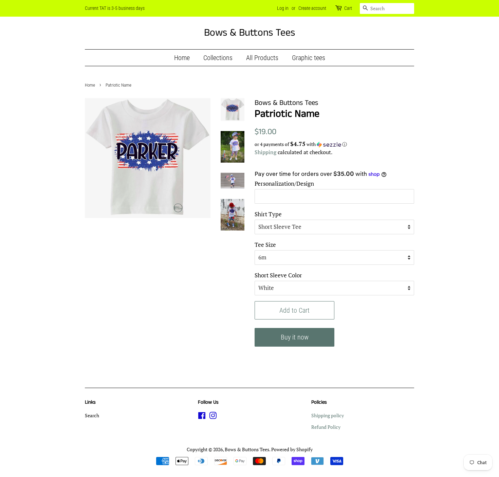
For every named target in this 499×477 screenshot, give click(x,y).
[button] (334, 144)
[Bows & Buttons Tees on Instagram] (213, 417)
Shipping (265, 152)
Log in (283, 8)
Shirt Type (268, 214)
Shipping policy (327, 415)
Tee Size (265, 245)
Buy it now (295, 337)
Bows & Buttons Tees (249, 33)
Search (92, 415)
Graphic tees (308, 58)
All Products (262, 58)
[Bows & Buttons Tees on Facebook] (202, 417)
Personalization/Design (284, 183)
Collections (218, 58)
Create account (312, 8)
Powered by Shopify (292, 449)
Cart (348, 8)
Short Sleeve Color (278, 275)
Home (182, 58)
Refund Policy (325, 427)
